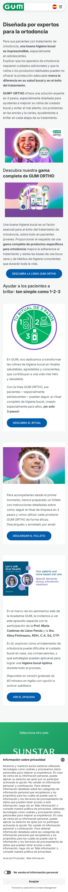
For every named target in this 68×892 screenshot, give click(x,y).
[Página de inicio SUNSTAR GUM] (13, 7)
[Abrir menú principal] (61, 7)
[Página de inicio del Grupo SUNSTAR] (34, 751)
